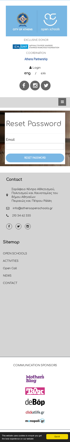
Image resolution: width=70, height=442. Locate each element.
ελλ (43, 73)
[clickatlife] (35, 412)
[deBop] (35, 402)
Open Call (10, 268)
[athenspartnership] (36, 59)
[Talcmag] (35, 391)
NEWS (7, 275)
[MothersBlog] (35, 379)
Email (10, 140)
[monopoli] (35, 421)
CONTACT (10, 283)
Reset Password (35, 157)
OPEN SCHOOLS (15, 253)
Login (36, 67)
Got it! (57, 436)
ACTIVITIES (10, 260)
